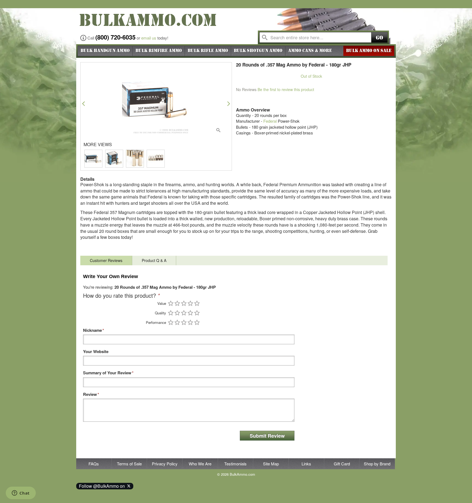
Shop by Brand (377, 463)
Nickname (92, 330)
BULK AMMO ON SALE (368, 50)
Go (379, 37)
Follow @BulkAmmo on (103, 486)
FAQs (93, 463)
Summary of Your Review (107, 373)
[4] (190, 303)
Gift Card (342, 463)
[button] (83, 103)
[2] (177, 303)
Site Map (271, 463)
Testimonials (235, 463)
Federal (270, 121)
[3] (184, 303)
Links (306, 463)
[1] (170, 303)
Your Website (95, 351)
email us (148, 38)
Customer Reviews (106, 260)
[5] (197, 303)
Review (90, 394)
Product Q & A (154, 260)
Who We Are (200, 463)
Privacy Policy (165, 463)
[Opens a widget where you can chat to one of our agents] (20, 493)
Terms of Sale (129, 463)
